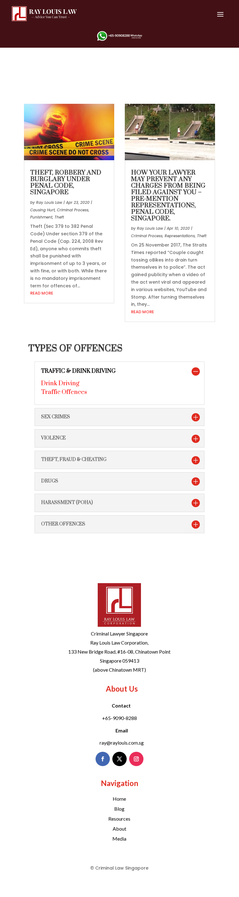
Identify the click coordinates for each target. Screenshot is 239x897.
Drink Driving (60, 383)
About (119, 829)
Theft (59, 217)
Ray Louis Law (49, 202)
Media (119, 839)
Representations (180, 235)
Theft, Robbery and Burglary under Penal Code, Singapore (65, 182)
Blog (119, 809)
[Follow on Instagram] (136, 759)
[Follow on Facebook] (103, 759)
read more (41, 293)
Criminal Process (72, 210)
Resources (119, 819)
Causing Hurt (42, 210)
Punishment (41, 217)
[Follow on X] (119, 759)
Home (119, 799)
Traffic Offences (64, 392)
